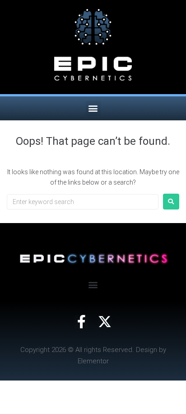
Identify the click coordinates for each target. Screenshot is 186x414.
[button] (93, 108)
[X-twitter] (105, 321)
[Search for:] (82, 201)
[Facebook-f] (81, 321)
